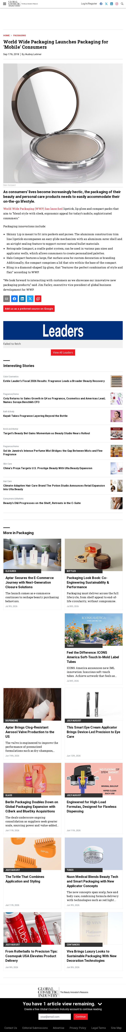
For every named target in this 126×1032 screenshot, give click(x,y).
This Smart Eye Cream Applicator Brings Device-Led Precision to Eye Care (93, 732)
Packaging (19, 35)
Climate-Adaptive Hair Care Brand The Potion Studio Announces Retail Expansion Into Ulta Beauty (54, 487)
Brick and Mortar (10, 429)
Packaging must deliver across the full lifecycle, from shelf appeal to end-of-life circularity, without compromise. (92, 597)
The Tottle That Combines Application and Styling (24, 879)
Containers (73, 944)
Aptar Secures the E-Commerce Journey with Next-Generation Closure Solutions (29, 582)
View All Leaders (63, 352)
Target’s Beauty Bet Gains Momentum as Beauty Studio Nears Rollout (46, 433)
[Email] (6, 298)
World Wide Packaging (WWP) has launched (33, 208)
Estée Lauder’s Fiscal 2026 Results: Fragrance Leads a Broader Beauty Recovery (54, 381)
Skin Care (7, 464)
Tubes (70, 645)
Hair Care (7, 481)
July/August (74, 720)
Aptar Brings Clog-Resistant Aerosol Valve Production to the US (29, 732)
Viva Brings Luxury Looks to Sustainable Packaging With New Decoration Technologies (91, 956)
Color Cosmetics (11, 377)
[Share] (14, 298)
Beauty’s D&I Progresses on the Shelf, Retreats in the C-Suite (42, 503)
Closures (10, 571)
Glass (8, 795)
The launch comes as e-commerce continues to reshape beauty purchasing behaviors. (32, 597)
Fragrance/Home (11, 394)
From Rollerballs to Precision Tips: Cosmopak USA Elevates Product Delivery (31, 956)
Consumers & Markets (13, 499)
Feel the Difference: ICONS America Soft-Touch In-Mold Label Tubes (93, 657)
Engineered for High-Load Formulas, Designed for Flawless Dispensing (91, 806)
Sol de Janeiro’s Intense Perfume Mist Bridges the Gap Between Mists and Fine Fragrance (53, 452)
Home (6, 35)
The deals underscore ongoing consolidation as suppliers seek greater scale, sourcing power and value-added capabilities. (31, 821)
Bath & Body (8, 411)
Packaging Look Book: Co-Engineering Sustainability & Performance (88, 582)
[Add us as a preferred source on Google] (38, 298)
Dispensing (11, 720)
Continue (81, 1016)
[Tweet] (30, 298)
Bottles (71, 571)
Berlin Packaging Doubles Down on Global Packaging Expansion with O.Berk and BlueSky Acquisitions (31, 806)
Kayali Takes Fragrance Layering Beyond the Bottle (35, 415)
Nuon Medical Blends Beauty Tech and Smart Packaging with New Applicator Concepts (92, 881)
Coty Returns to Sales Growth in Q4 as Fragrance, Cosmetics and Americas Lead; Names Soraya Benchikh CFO (54, 400)
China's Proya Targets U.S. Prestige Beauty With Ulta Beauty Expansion (47, 468)
